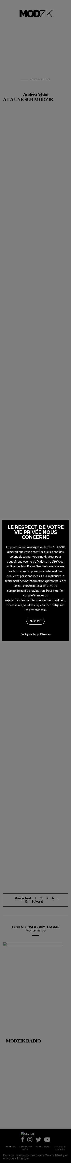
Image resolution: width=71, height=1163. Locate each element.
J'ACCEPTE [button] (35, 621)
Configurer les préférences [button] (36, 634)
